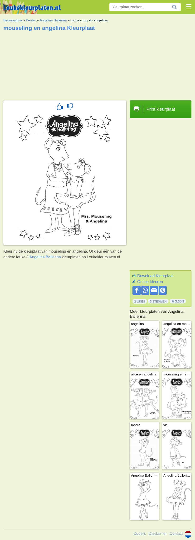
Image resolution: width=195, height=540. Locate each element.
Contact (176, 533)
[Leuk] (60, 107)
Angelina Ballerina (53, 20)
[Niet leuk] (70, 107)
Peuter (31, 20)
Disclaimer (158, 533)
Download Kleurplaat (155, 276)
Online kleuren (150, 281)
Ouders (139, 533)
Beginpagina (12, 20)
